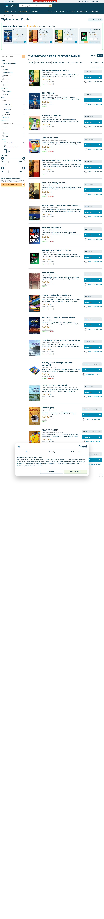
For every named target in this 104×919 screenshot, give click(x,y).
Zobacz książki (96, 19)
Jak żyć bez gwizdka (51, 228)
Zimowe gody (48, 408)
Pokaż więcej (5, 117)
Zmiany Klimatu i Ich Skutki (54, 385)
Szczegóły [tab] (52, 451)
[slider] (2, 158)
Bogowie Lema (16, 29)
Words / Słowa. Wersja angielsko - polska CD (58, 364)
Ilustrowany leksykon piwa (54, 183)
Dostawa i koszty (86, 1)
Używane (48, 62)
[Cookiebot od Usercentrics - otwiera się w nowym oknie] (80, 446)
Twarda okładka (39, 62)
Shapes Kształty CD (51, 115)
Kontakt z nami (10, 1)
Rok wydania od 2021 (76, 62)
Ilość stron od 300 (64, 62)
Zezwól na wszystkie (75, 471)
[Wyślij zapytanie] (50, 6)
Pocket (55, 62)
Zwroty (78, 1)
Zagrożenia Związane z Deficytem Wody (61, 340)
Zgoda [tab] (27, 451)
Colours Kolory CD (50, 138)
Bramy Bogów (48, 273)
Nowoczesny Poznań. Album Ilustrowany (61, 205)
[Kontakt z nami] (5, 1)
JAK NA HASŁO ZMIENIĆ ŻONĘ (56, 250)
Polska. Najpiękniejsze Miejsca (56, 295)
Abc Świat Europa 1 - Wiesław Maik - (59, 318)
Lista (100, 55)
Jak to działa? (95, 1)
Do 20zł (31, 62)
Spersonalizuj (51, 471)
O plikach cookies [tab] (76, 451)
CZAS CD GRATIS (50, 430)
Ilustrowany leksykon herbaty (55, 70)
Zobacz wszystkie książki (47, 26)
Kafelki (94, 55)
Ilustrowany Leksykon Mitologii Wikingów (44, 30)
